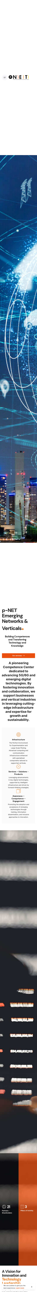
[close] (31, 1286)
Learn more (20, 1288)
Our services (17, 656)
